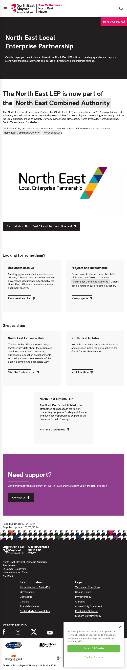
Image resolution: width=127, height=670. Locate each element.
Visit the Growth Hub (52, 430)
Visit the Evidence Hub (21, 373)
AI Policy (80, 601)
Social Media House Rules (35, 611)
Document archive (19, 299)
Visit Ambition (80, 373)
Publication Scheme (86, 611)
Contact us (18, 497)
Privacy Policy (83, 597)
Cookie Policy (83, 592)
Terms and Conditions (87, 587)
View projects (80, 299)
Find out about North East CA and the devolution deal (39, 226)
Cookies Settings (94, 657)
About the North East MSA (35, 587)
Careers (24, 601)
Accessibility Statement (88, 606)
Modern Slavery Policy (88, 616)
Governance (27, 592)
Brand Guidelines (29, 606)
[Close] (120, 626)
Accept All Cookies (94, 648)
